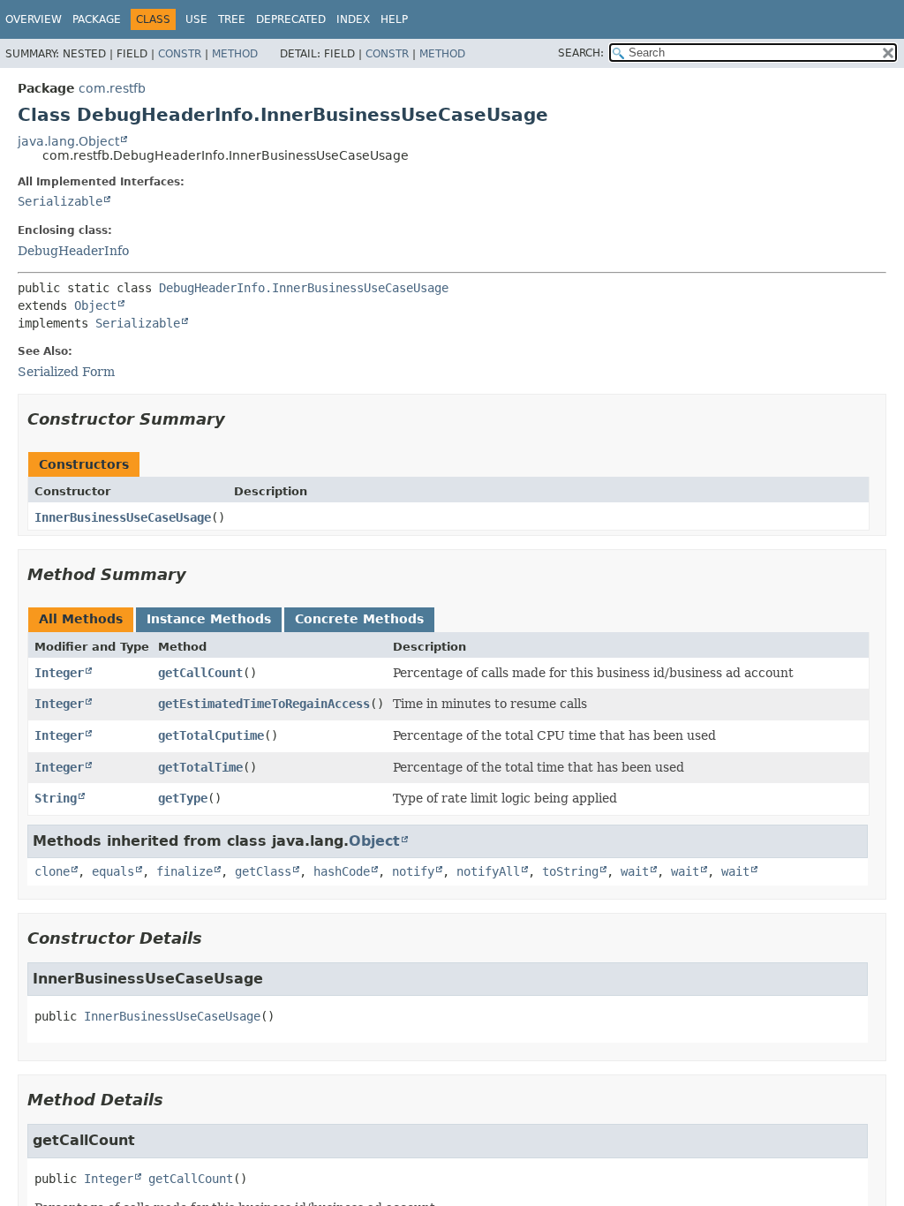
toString (570, 871)
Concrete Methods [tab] (359, 619)
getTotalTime (200, 767)
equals (113, 871)
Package (96, 19)
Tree (231, 19)
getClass (263, 871)
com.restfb (112, 88)
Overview (33, 19)
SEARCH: (581, 53)
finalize (184, 871)
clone (52, 871)
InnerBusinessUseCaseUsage (122, 517)
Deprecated (291, 19)
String (55, 798)
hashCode (341, 871)
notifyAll (488, 871)
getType (182, 798)
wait (635, 871)
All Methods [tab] (81, 619)
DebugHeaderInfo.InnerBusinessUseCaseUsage (303, 288)
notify (413, 871)
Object (95, 305)
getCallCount (200, 673)
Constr (179, 54)
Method (235, 54)
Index (353, 19)
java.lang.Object (68, 141)
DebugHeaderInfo (73, 251)
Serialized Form (66, 372)
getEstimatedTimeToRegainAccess (264, 704)
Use (196, 19)
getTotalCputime (211, 735)
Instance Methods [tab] (209, 619)
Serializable (60, 201)
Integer (59, 673)
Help (394, 19)
